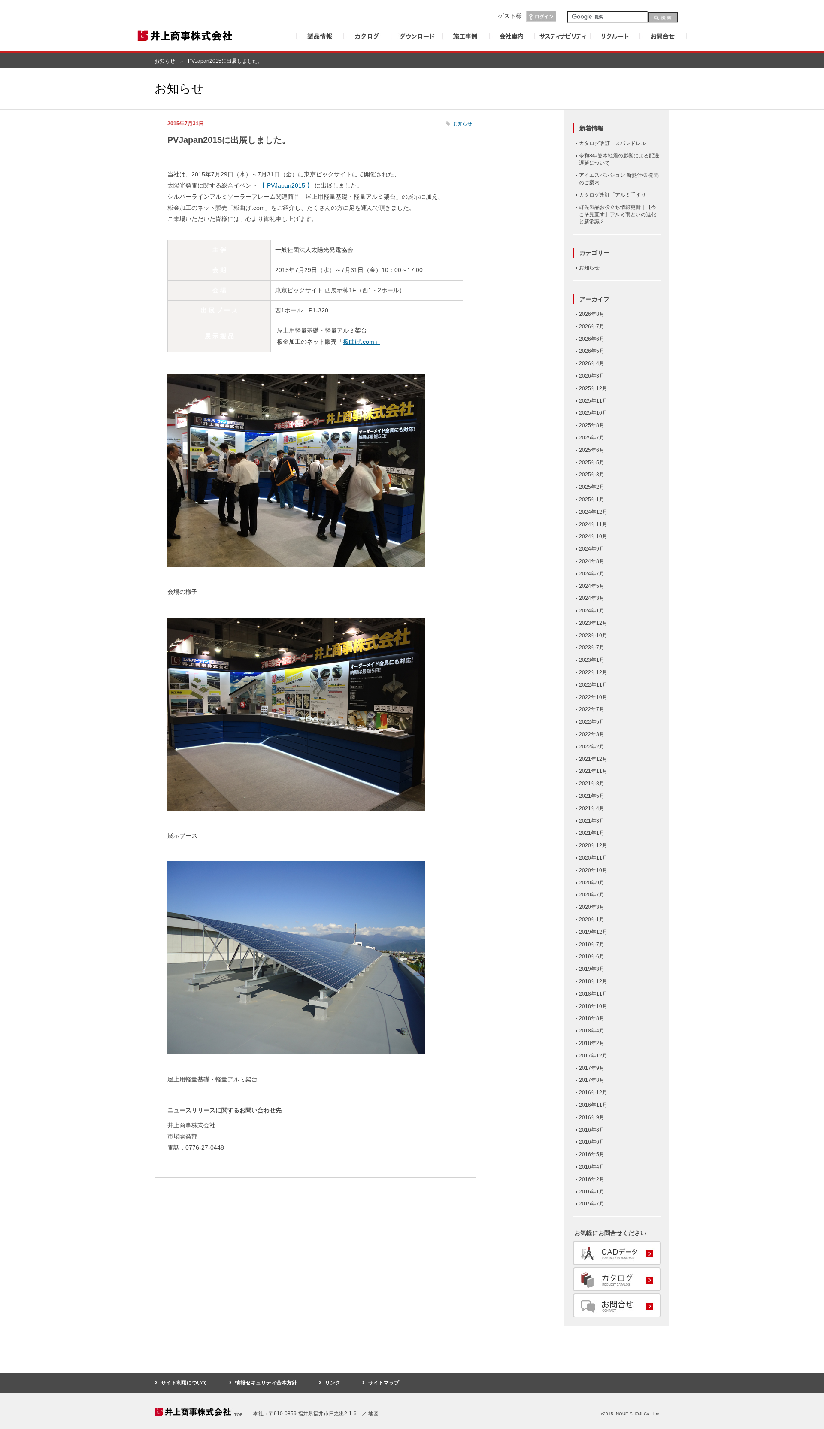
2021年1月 (591, 833)
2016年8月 (591, 1130)
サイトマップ (383, 1383)
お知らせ (164, 61)
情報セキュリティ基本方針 (266, 1383)
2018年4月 (591, 1031)
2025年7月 (591, 438)
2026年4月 (591, 363)
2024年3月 (591, 598)
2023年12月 (593, 623)
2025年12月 (593, 388)
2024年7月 (591, 574)
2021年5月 (591, 796)
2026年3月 (591, 376)
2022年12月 (593, 672)
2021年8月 (591, 784)
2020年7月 (591, 895)
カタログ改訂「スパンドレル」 (615, 143)
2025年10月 (593, 413)
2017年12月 (593, 1056)
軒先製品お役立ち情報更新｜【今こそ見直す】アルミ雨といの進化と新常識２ (617, 214)
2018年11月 (593, 994)
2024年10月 (593, 536)
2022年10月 (593, 697)
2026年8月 (591, 314)
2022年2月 (591, 747)
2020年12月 (593, 845)
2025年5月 (591, 463)
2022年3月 (591, 734)
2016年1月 (591, 1192)
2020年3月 (591, 907)
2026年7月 (591, 327)
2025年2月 (591, 487)
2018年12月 (593, 981)
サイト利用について (184, 1383)
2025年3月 (591, 475)
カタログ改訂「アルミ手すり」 (615, 195)
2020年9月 (591, 883)
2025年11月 (593, 401)
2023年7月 (591, 648)
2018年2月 (591, 1043)
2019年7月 (591, 945)
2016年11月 (593, 1105)
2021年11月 (593, 771)
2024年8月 (591, 561)
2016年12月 (593, 1093)
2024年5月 (591, 586)
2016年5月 (591, 1154)
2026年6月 (591, 339)
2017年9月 (591, 1068)
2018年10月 (593, 1006)
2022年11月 (593, 685)
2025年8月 (591, 425)
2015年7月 (591, 1204)
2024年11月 (593, 524)
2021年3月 (591, 821)
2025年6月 (591, 450)
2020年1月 (591, 920)
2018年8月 (591, 1018)
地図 (373, 1414)
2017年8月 (591, 1080)
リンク (332, 1383)
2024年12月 (593, 512)
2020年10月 (593, 870)
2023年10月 (593, 636)
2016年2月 (591, 1179)
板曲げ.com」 (361, 341)
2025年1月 (591, 500)
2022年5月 (591, 722)
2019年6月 (591, 957)
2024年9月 (591, 549)
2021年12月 (593, 759)
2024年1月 (591, 611)
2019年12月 (593, 932)
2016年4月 (591, 1167)
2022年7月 (591, 709)
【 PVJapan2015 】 (286, 185)
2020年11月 (593, 858)
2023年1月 (591, 660)
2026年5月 (591, 351)
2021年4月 (591, 808)
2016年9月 (591, 1117)
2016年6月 (591, 1142)
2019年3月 (591, 969)
